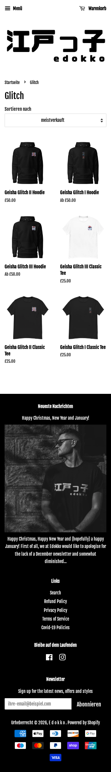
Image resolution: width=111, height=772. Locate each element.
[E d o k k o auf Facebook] (49, 658)
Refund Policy (55, 601)
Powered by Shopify (84, 723)
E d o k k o (57, 723)
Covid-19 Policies (55, 627)
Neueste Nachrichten (55, 406)
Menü (17, 8)
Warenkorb (97, 8)
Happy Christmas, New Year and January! (55, 418)
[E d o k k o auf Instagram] (62, 658)
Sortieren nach (18, 109)
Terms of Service (55, 619)
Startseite (12, 82)
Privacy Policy (55, 610)
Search (55, 593)
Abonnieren (89, 704)
